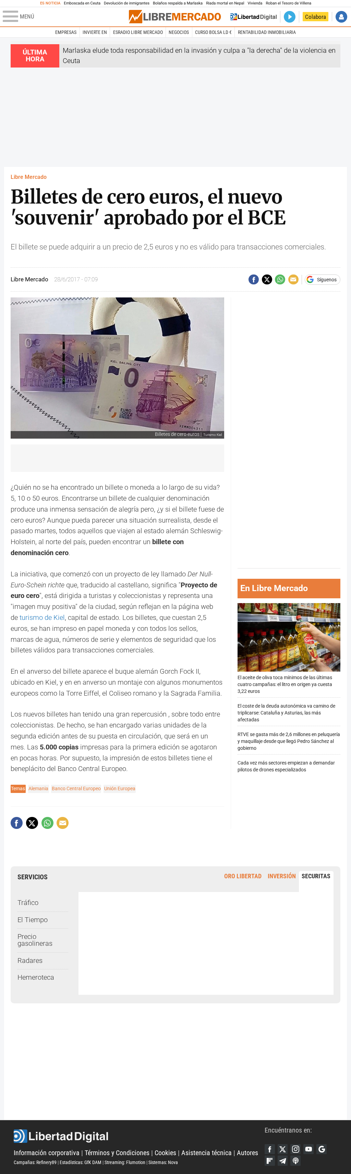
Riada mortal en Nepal (225, 3)
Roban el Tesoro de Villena (288, 3)
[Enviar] (280, 279)
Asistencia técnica (206, 1153)
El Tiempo (32, 920)
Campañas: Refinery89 (35, 1162)
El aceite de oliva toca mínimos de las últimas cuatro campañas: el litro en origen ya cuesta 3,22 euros (285, 684)
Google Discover (321, 1149)
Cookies (165, 1153)
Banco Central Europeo (76, 788)
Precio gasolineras (34, 940)
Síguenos (327, 279)
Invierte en (95, 32)
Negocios (179, 32)
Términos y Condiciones (117, 1153)
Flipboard (270, 1160)
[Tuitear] (267, 279)
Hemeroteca (35, 977)
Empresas (65, 32)
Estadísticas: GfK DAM (80, 1162)
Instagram (295, 1149)
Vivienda (254, 3)
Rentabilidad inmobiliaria (267, 32)
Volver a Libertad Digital (253, 17)
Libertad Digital (139, 1136)
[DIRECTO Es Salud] (289, 17)
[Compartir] (254, 279)
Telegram (283, 1160)
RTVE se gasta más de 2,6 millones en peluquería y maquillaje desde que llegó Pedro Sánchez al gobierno (289, 741)
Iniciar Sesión (341, 17)
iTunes (295, 1160)
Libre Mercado (29, 177)
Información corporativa (47, 1153)
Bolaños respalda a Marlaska (178, 3)
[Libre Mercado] (175, 16)
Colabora (315, 16)
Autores (247, 1153)
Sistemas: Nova (163, 1162)
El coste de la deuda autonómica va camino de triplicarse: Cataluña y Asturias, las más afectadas (286, 713)
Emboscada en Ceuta (82, 3)
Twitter (283, 1149)
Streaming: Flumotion (125, 1162)
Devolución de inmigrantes (126, 3)
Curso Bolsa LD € (213, 32)
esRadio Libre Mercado (138, 32)
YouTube (308, 1149)
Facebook (270, 1149)
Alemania (38, 788)
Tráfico (27, 903)
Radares (30, 961)
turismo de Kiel (42, 618)
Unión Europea (119, 788)
